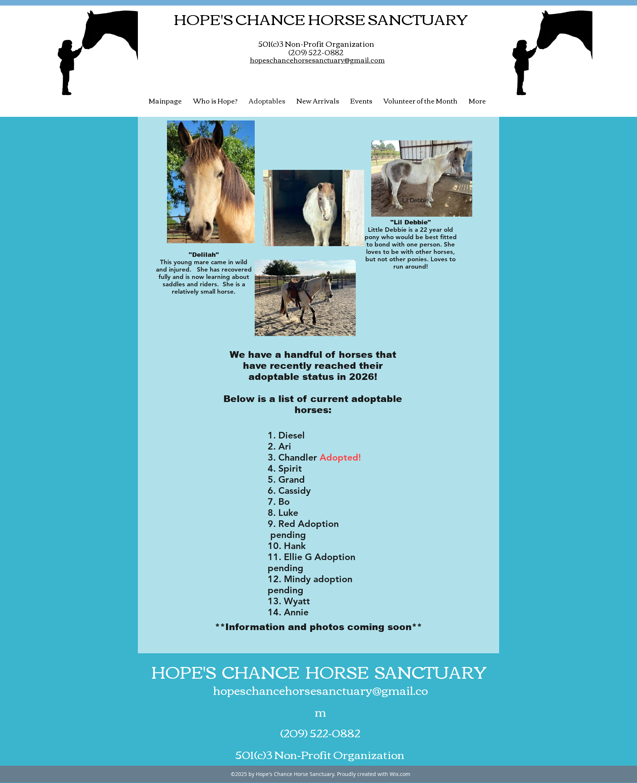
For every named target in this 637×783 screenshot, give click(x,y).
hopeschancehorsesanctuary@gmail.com (320, 700)
